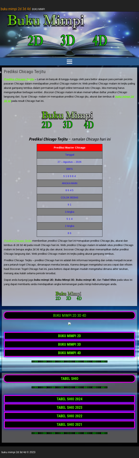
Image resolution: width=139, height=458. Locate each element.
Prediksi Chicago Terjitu (25, 71)
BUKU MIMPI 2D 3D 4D (69, 315)
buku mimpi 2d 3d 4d (16, 9)
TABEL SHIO (69, 378)
